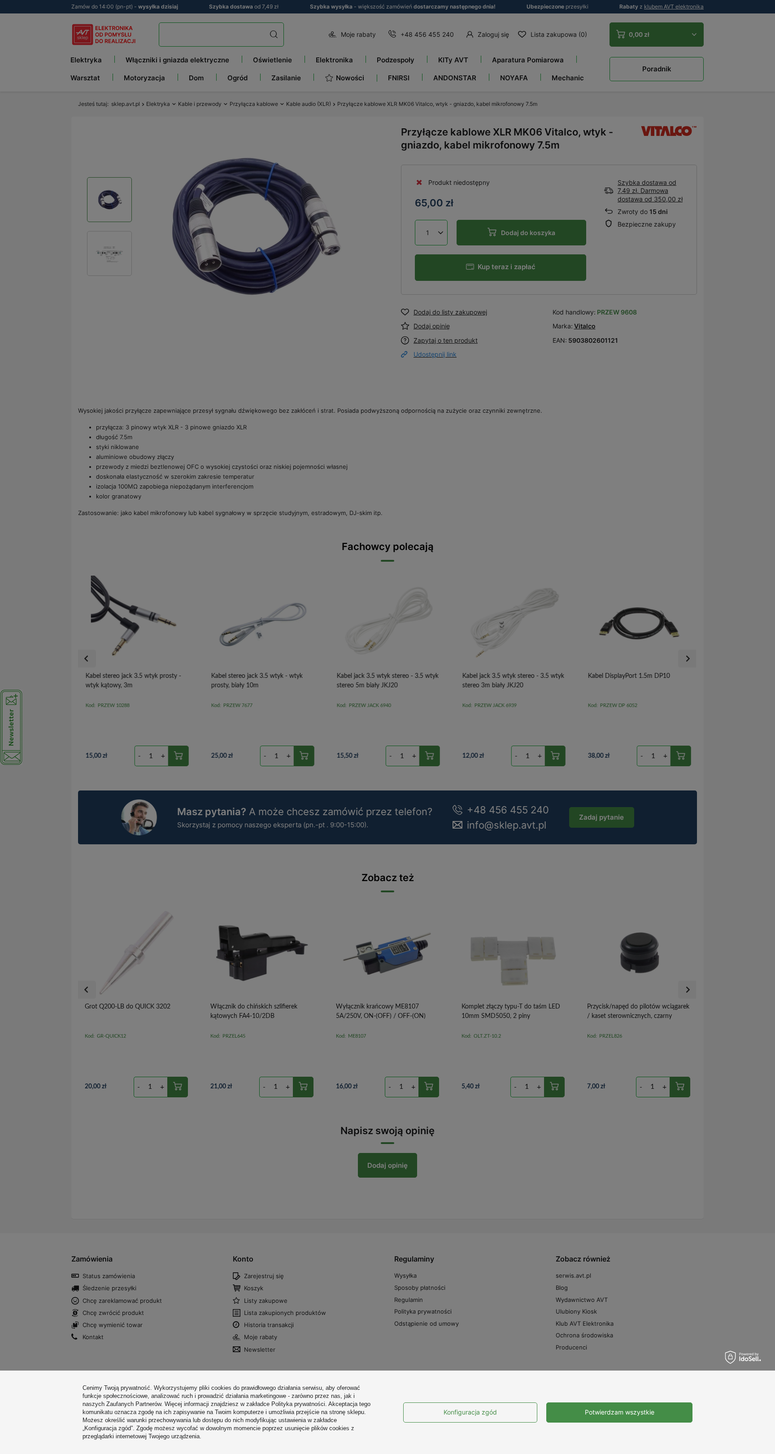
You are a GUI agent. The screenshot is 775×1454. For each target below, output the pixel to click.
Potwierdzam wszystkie (619, 1412)
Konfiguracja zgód (470, 1412)
